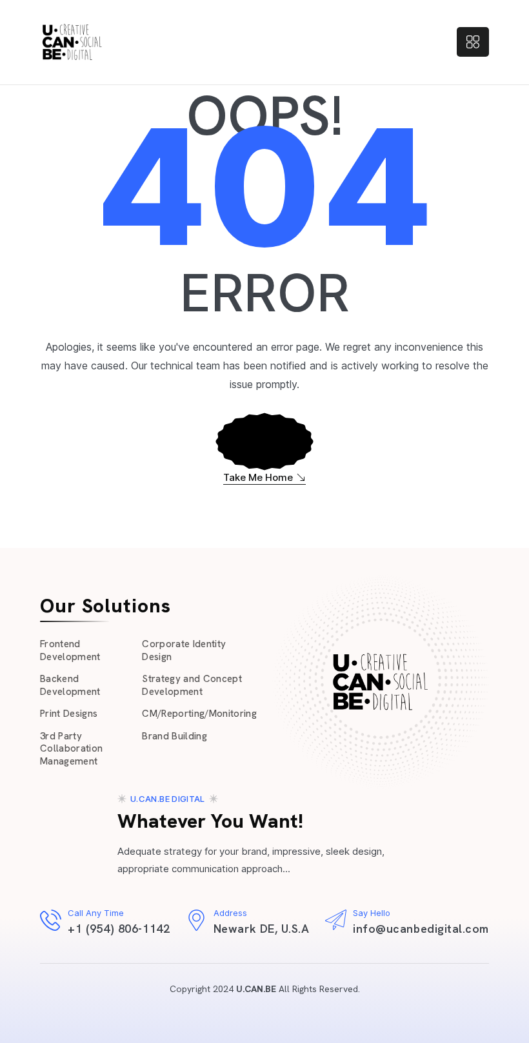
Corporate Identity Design (184, 650)
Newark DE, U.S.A (262, 928)
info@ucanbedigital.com (421, 928)
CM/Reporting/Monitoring (199, 713)
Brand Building (174, 736)
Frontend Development (70, 650)
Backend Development (70, 685)
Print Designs (68, 713)
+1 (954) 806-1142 (119, 928)
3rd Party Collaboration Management (71, 749)
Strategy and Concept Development (192, 685)
